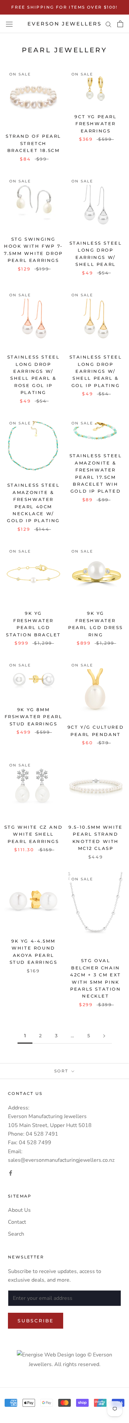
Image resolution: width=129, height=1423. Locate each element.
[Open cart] (120, 24)
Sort (62, 1070)
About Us (19, 1210)
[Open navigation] (9, 23)
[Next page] (104, 1036)
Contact (17, 1222)
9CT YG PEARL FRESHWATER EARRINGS (95, 123)
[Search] (108, 24)
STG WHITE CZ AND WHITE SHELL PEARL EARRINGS (33, 834)
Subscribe (36, 1321)
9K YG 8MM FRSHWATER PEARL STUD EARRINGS (34, 716)
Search (16, 1234)
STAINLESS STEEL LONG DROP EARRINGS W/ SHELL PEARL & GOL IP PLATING (95, 371)
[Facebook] (10, 1172)
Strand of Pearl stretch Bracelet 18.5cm (33, 143)
